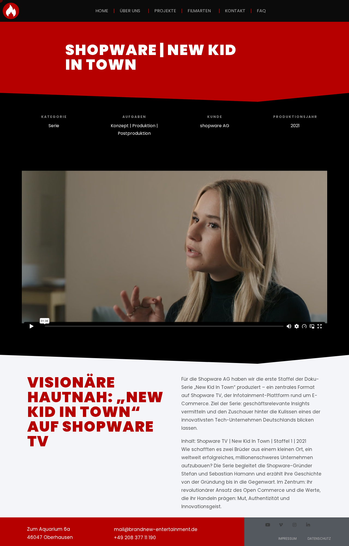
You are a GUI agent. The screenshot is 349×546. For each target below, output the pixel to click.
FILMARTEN (199, 11)
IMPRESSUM (287, 538)
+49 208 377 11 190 (135, 537)
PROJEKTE (165, 11)
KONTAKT (235, 11)
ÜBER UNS (130, 11)
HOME (101, 11)
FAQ (261, 11)
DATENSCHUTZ (319, 538)
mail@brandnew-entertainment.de (155, 529)
